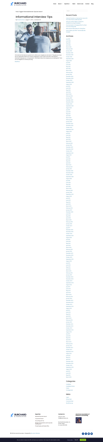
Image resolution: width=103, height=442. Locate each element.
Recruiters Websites (35, 433)
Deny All (76, 439)
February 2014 (69, 296)
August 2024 (69, 84)
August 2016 (69, 237)
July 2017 (68, 227)
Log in (67, 397)
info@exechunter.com (63, 418)
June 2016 (68, 241)
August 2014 (69, 284)
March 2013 (68, 318)
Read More (17, 61)
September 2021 (69, 153)
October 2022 (69, 127)
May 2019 (68, 202)
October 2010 (69, 365)
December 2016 (69, 229)
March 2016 (68, 247)
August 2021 (69, 155)
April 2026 (68, 45)
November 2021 (69, 149)
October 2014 (69, 280)
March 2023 (68, 117)
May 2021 (68, 161)
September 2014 (69, 282)
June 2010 (68, 373)
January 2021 (69, 168)
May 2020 (68, 184)
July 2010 (68, 371)
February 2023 (69, 119)
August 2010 (69, 369)
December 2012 (69, 324)
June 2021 (68, 159)
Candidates (68, 384)
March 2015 (68, 271)
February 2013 (69, 320)
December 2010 (69, 361)
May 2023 (68, 113)
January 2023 (69, 121)
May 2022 (68, 137)
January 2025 (69, 74)
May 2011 (68, 357)
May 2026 (68, 43)
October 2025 (69, 56)
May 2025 (68, 66)
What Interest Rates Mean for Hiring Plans (75, 28)
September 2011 (69, 351)
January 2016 (69, 251)
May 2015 (68, 267)
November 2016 (69, 231)
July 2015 (68, 263)
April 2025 (68, 68)
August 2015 (69, 261)
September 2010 (69, 367)
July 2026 (68, 39)
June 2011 (68, 355)
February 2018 (69, 221)
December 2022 (69, 123)
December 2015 (69, 253)
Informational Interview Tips (34, 17)
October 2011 (69, 349)
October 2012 (69, 328)
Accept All (83, 439)
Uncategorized (69, 390)
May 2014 (68, 290)
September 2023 (69, 105)
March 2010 (68, 377)
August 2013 (69, 308)
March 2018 (68, 220)
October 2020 (69, 174)
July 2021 (68, 157)
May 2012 (68, 337)
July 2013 (68, 310)
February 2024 (69, 96)
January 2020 (69, 192)
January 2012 (69, 345)
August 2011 (69, 353)
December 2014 (69, 277)
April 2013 (68, 316)
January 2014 (69, 298)
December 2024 (69, 76)
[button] (61, 3)
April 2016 (68, 245)
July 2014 (68, 286)
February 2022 (69, 143)
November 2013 (69, 302)
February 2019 (69, 208)
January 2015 (69, 275)
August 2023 (69, 107)
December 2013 (69, 300)
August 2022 (69, 131)
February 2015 (69, 273)
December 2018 (69, 212)
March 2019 (68, 206)
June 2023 (68, 111)
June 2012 (68, 336)
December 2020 (69, 170)
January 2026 (69, 50)
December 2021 (69, 147)
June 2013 (68, 312)
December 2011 (69, 347)
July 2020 (68, 180)
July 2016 (68, 239)
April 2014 (68, 292)
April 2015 (68, 269)
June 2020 (68, 182)
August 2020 (69, 178)
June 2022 (68, 135)
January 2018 (69, 223)
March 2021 (68, 164)
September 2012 (69, 330)
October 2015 (69, 257)
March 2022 (68, 141)
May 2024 (68, 90)
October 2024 (69, 80)
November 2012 (69, 326)
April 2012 (68, 339)
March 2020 (68, 188)
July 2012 (68, 334)
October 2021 (69, 151)
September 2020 (69, 176)
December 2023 (69, 100)
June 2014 (68, 288)
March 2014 (68, 294)
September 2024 (69, 82)
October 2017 (69, 225)
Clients (67, 388)
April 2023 (68, 115)
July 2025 (68, 62)
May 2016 (68, 243)
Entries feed (68, 399)
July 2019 (68, 198)
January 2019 (69, 210)
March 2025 (68, 70)
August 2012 (69, 332)
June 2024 (68, 88)
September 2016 (69, 235)
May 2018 (68, 216)
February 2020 (69, 190)
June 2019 (68, 200)
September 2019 (69, 194)
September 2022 (69, 129)
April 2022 (68, 139)
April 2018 (68, 218)
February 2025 (69, 72)
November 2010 (69, 363)
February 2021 (69, 166)
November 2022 (69, 125)
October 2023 (69, 104)
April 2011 (68, 359)
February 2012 (69, 343)
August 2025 (69, 60)
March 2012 (68, 341)
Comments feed (69, 401)
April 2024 (68, 92)
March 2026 (68, 47)
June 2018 (68, 214)
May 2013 (68, 314)
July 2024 (68, 86)
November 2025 (69, 54)
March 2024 (68, 94)
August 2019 (69, 196)
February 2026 (69, 49)
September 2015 (69, 259)
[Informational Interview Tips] (38, 37)
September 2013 (69, 306)
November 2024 (69, 78)
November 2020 (69, 172)
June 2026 (68, 41)
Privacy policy (70, 439)
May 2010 (68, 375)
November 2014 (69, 279)
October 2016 (69, 233)
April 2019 (68, 204)
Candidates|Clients (70, 386)
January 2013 (69, 322)
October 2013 (69, 304)
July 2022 (68, 133)
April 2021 (68, 163)
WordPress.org (69, 403)
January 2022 (69, 145)
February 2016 (69, 249)
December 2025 (69, 52)
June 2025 (68, 64)
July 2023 (68, 109)
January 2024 (69, 98)
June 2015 (68, 265)
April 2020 (68, 186)
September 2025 (69, 58)
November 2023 (69, 102)
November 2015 (69, 255)
